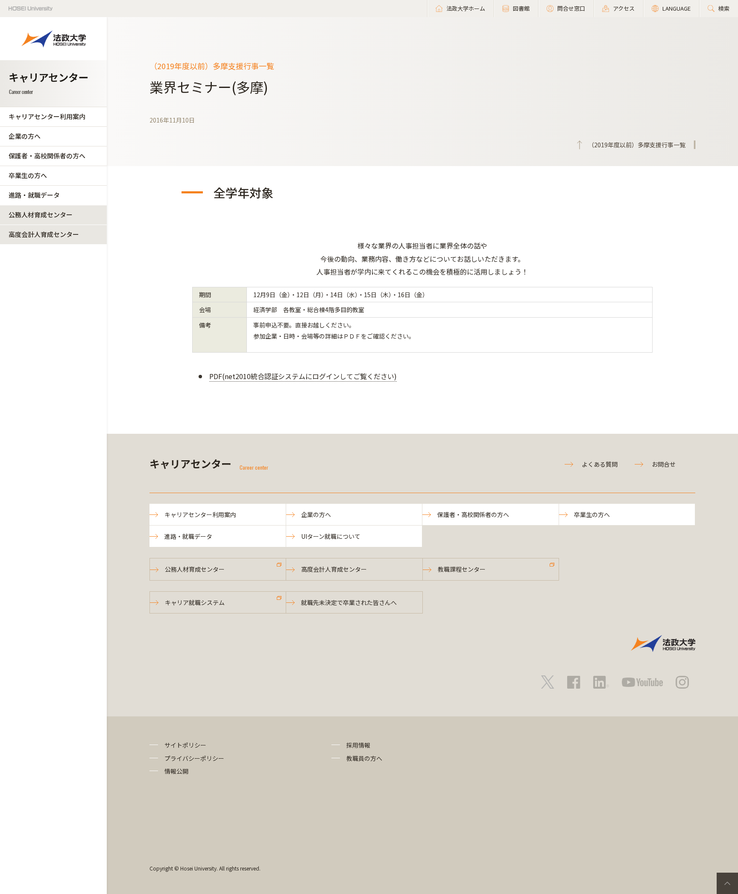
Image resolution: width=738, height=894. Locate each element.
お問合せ (664, 464)
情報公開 (176, 771)
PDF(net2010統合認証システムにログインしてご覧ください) (303, 376)
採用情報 (358, 745)
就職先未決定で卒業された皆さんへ (349, 602)
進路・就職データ (34, 194)
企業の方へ (25, 135)
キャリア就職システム (195, 602)
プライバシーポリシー (194, 758)
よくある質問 (600, 464)
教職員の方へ (364, 758)
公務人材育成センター (41, 214)
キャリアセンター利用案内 (47, 116)
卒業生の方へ (28, 175)
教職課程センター (462, 569)
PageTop (727, 883)
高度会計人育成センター (44, 234)
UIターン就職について (330, 536)
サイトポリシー (185, 745)
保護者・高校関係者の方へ (47, 155)
